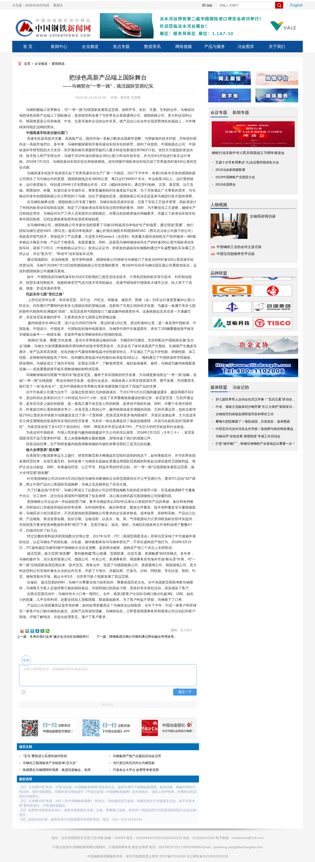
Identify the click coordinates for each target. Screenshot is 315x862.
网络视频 (183, 46)
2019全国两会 (225, 184)
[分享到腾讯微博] (34, 631)
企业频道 (90, 46)
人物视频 (219, 204)
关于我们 (277, 46)
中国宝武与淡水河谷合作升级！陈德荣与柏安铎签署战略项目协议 (262, 429)
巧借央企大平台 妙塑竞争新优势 (136, 770)
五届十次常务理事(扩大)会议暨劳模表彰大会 (247, 162)
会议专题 (219, 112)
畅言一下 (184, 692)
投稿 (209, 5)
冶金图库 (246, 46)
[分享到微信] (49, 631)
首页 (27, 63)
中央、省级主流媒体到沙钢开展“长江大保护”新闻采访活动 (257, 407)
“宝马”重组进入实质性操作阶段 (45, 756)
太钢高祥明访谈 (263, 216)
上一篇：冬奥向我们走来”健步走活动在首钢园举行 (53, 636)
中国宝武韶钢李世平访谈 (236, 254)
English (296, 5)
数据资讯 (152, 46)
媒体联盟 (219, 387)
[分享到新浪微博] (24, 631)
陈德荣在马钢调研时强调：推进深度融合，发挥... (58, 770)
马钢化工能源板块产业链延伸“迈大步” (50, 763)
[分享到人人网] (39, 631)
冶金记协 (240, 387)
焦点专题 (121, 46)
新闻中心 (59, 46)
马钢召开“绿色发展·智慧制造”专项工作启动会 (248, 436)
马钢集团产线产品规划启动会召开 (137, 756)
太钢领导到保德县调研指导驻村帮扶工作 (245, 414)
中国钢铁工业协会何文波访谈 (239, 247)
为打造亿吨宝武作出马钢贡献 (134, 763)
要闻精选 (58, 63)
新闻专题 (240, 112)
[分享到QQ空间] (29, 631)
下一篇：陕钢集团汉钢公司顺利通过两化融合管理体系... (136, 636)
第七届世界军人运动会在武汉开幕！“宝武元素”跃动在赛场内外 (260, 399)
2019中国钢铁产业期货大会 (235, 177)
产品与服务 (214, 46)
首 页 (28, 46)
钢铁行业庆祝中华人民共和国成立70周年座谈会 (248, 153)
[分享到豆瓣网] (44, 631)
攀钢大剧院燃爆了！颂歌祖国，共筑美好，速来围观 (253, 421)
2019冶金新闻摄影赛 (230, 170)
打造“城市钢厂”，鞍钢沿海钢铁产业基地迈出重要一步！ (255, 443)
